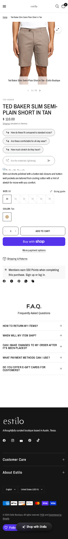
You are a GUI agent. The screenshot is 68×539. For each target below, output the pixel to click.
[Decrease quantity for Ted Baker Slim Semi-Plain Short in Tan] (5, 231)
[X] (12, 281)
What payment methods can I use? (26, 358)
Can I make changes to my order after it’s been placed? (30, 346)
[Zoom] (57, 29)
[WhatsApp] (26, 281)
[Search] (57, 6)
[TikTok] (41, 440)
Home (5, 17)
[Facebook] (5, 281)
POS (42, 514)
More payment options (34, 250)
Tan (7, 217)
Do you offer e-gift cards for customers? (24, 368)
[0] (62, 6)
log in (41, 275)
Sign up (30, 275)
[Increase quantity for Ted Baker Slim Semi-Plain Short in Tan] (15, 231)
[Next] (40, 90)
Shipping (6, 123)
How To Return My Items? (20, 326)
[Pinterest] (20, 281)
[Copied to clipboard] (33, 281)
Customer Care (14, 459)
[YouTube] (24, 441)
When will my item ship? (19, 335)
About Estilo (12, 472)
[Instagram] (15, 440)
